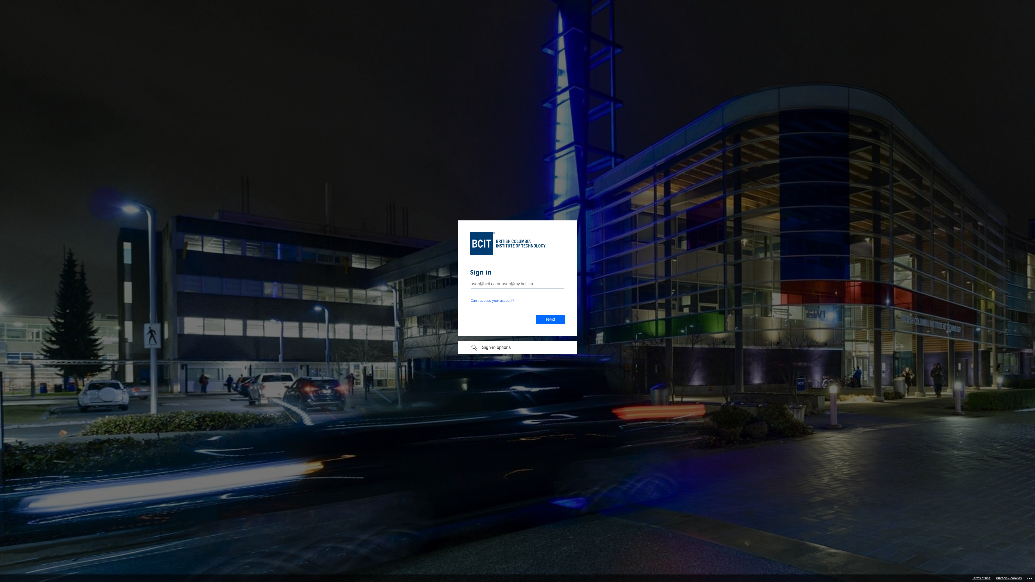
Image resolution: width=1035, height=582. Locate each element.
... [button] (1030, 577)
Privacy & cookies (1009, 578)
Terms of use (981, 578)
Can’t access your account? (492, 301)
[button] (517, 347)
